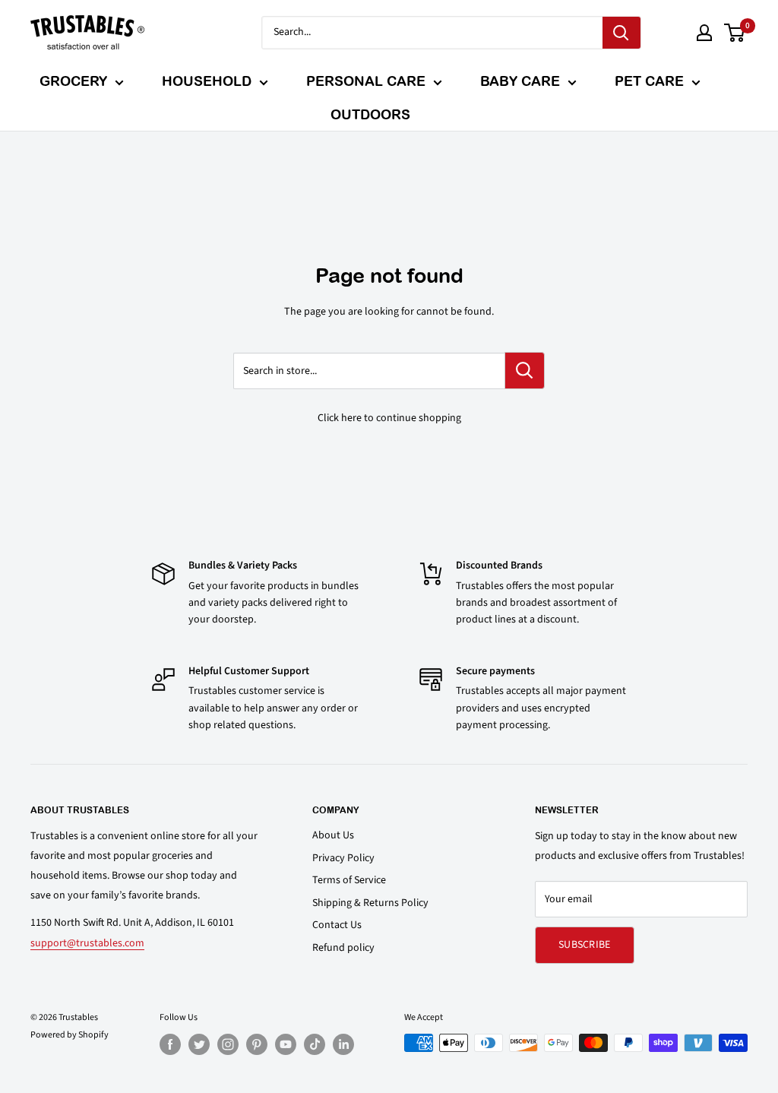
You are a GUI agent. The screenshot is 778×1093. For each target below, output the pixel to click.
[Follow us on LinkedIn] (343, 1044)
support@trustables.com (87, 943)
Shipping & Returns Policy (370, 903)
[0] (735, 33)
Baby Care (520, 81)
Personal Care (365, 81)
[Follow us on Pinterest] (256, 1044)
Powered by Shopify (69, 1034)
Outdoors (370, 114)
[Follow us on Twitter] (199, 1044)
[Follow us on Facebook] (170, 1044)
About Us (333, 835)
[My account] (704, 32)
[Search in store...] (524, 370)
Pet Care (649, 81)
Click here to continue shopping (389, 418)
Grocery (73, 81)
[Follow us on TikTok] (314, 1044)
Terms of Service (349, 880)
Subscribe (584, 944)
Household (206, 81)
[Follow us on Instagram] (228, 1044)
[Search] (621, 33)
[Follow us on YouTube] (285, 1044)
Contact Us (337, 925)
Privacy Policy (343, 858)
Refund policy (343, 947)
